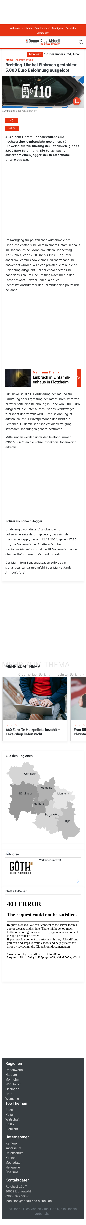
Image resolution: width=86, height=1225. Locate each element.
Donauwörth (14, 1069)
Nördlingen (13, 1084)
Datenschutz (14, 1153)
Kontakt (10, 1157)
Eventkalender (42, 28)
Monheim (12, 1079)
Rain (8, 1093)
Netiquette (12, 1167)
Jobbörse (27, 28)
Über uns (11, 1172)
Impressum (13, 1148)
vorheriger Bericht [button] (36, 674)
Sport (9, 1109)
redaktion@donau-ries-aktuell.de (28, 1200)
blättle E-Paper (16, 891)
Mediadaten (43, 33)
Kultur (9, 1114)
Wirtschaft (12, 1119)
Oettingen (12, 1089)
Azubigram (58, 28)
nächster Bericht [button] (68, 674)
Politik (9, 1124)
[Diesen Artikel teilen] (11, 120)
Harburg (11, 1074)
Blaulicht (11, 1129)
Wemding (12, 1098)
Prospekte (71, 28)
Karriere (11, 1143)
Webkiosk (15, 28)
